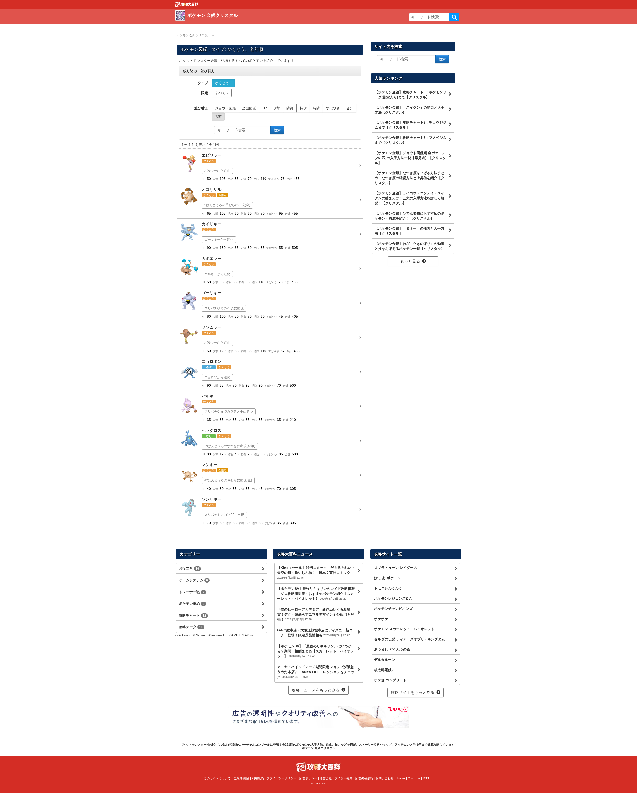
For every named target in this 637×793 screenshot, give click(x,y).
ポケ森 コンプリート (390, 680)
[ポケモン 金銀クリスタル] (247, 21)
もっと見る (410, 261)
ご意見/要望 (241, 778)
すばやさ (333, 108)
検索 (454, 17)
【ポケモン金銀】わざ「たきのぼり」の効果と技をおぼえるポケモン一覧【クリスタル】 (409, 246)
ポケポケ (381, 619)
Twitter (400, 778)
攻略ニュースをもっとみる (315, 690)
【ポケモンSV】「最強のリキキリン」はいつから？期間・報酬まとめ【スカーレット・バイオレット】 (315, 651)
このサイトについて (217, 778)
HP (264, 108)
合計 (349, 108)
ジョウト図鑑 (225, 108)
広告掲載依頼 (364, 778)
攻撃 (276, 108)
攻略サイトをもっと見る (412, 692)
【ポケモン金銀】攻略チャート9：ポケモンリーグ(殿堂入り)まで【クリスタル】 (410, 94)
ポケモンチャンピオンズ (393, 609)
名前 (218, 116)
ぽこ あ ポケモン (387, 578)
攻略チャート (192, 615)
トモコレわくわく (388, 588)
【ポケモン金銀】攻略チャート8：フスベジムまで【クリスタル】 (410, 140)
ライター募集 (343, 778)
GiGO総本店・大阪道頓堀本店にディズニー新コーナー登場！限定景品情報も (315, 632)
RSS (426, 778)
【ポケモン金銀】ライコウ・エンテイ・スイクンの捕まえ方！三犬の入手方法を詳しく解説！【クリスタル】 (409, 198)
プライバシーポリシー (281, 778)
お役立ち (189, 568)
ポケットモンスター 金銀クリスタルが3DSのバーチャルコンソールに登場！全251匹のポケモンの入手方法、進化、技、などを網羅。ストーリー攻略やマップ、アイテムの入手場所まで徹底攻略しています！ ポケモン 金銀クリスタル (318, 746)
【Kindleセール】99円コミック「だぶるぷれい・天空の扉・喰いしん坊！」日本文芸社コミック (316, 572)
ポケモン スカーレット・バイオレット (404, 629)
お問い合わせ (385, 778)
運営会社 (326, 778)
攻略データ (191, 627)
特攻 (303, 108)
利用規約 (258, 778)
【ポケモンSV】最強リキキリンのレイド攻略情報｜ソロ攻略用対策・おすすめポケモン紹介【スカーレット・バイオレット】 (316, 594)
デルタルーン (384, 660)
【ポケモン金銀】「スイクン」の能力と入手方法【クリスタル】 (409, 109)
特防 (316, 108)
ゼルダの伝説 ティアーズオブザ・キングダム (409, 639)
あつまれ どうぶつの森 (392, 649)
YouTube (414, 778)
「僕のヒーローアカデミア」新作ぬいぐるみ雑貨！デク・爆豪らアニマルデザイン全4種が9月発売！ (315, 614)
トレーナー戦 (191, 592)
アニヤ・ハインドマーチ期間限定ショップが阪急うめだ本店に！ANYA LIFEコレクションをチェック (315, 672)
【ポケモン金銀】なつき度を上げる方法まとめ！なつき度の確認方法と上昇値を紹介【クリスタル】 (409, 178)
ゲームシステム (193, 580)
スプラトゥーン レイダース (395, 568)
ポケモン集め (191, 604)
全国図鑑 (249, 108)
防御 (289, 108)
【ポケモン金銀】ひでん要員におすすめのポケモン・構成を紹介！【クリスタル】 (409, 215)
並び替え (201, 108)
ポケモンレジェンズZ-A (393, 598)
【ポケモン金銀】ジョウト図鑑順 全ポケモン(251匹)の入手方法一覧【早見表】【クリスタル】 (410, 158)
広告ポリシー (308, 778)
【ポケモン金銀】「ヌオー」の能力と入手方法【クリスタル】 (409, 231)
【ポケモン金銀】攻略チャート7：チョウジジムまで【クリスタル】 (410, 124)
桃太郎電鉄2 (384, 670)
